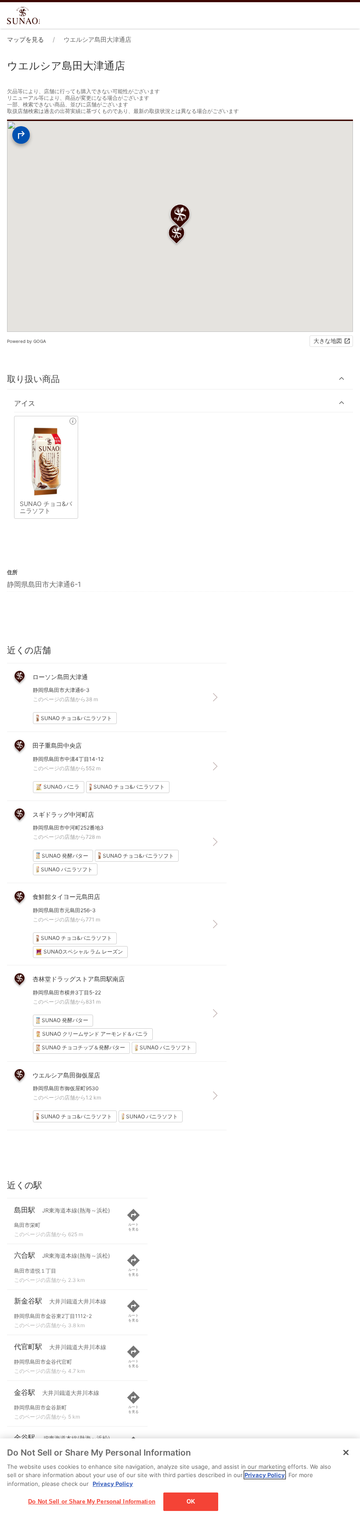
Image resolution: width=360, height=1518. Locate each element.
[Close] (346, 1452)
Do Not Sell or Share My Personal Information (91, 1501)
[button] (180, 379)
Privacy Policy (265, 1474)
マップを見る (25, 39)
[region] (180, 1478)
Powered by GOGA (26, 341)
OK (191, 1501)
